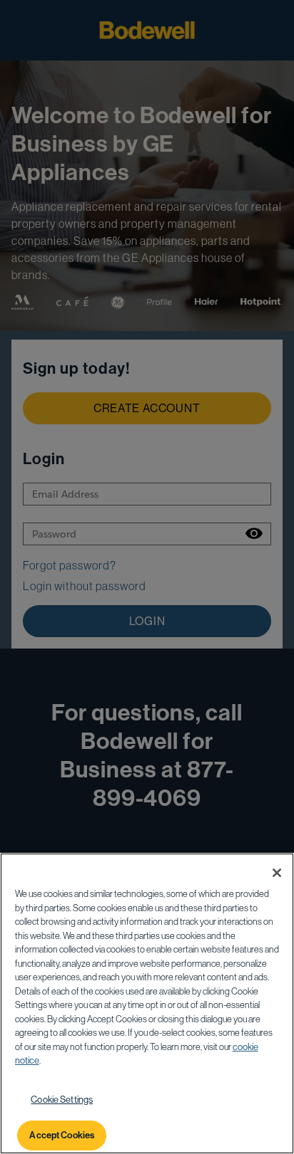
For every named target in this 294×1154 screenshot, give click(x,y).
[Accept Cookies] (277, 872)
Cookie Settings (62, 1099)
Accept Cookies (61, 1135)
